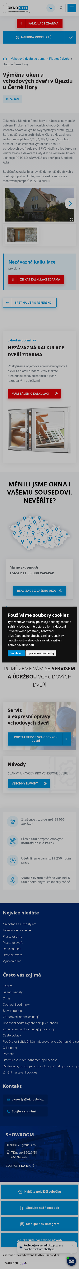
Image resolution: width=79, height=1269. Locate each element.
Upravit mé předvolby (40, 653)
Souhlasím (16, 653)
